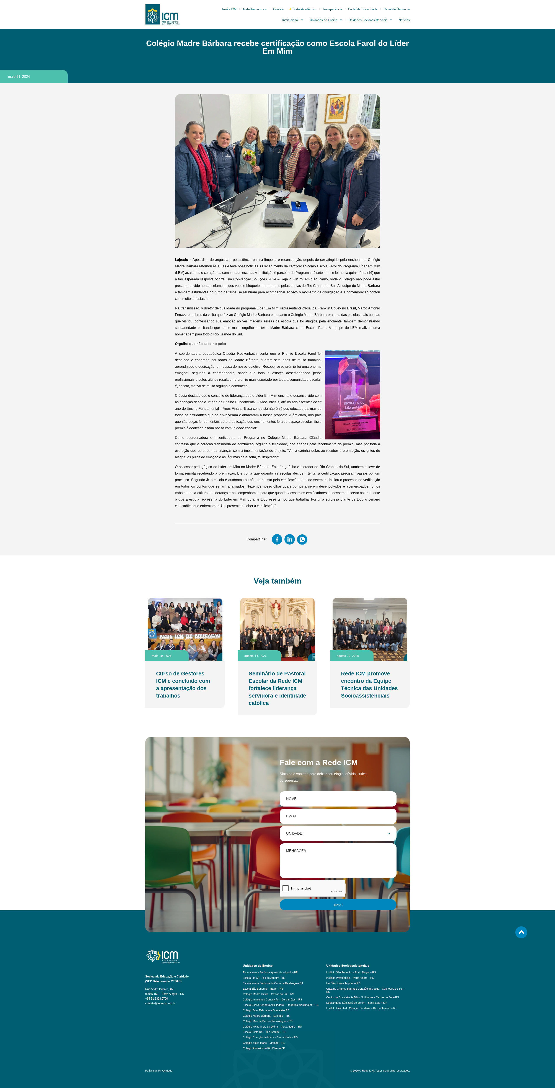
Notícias (404, 20)
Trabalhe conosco (255, 9)
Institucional (290, 20)
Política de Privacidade (158, 1070)
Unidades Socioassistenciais (368, 20)
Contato (278, 9)
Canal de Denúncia (397, 9)
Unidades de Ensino (323, 20)
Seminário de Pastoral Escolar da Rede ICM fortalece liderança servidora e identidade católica (277, 688)
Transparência (332, 9)
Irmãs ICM (229, 9)
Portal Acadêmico (304, 9)
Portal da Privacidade (362, 9)
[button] (277, 539)
